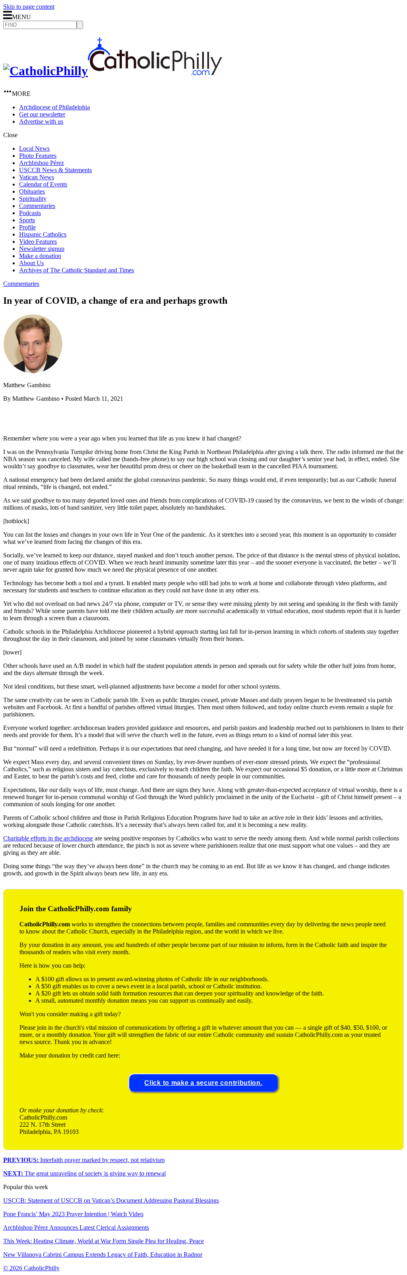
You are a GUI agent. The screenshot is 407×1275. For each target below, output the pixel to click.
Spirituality (33, 198)
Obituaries (32, 191)
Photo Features (37, 155)
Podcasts (30, 213)
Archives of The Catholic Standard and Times (76, 270)
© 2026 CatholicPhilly (31, 1268)
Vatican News (36, 177)
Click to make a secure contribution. (203, 1082)
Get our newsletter (42, 114)
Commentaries (37, 205)
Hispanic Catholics (42, 234)
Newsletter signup (41, 248)
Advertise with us (41, 121)
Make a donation (40, 255)
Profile (27, 227)
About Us (31, 263)
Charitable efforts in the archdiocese (48, 838)
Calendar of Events (43, 184)
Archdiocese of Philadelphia (54, 107)
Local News (34, 148)
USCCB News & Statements (55, 170)
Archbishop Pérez (41, 162)
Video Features (38, 241)
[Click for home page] (112, 71)
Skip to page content (28, 6)
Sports (27, 220)
